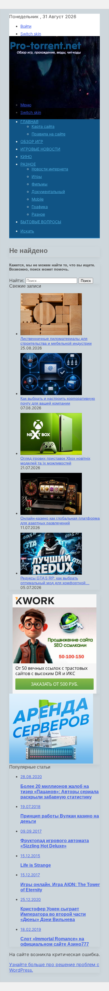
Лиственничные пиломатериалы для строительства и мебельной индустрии (56, 341)
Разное (28, 164)
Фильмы (40, 184)
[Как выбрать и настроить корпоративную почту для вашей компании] (51, 393)
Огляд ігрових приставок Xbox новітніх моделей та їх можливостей (55, 460)
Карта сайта (43, 126)
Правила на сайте (48, 133)
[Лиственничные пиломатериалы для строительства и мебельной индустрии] (51, 333)
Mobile (38, 199)
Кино (26, 156)
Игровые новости (40, 149)
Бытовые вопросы (40, 221)
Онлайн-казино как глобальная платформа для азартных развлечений (60, 520)
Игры (37, 176)
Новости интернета (50, 168)
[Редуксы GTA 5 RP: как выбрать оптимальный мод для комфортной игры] (51, 573)
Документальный (48, 191)
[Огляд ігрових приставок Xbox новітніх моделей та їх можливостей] (51, 453)
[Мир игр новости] (46, 95)
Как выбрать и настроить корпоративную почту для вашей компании (57, 400)
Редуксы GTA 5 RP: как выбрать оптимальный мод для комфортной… (54, 580)
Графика (40, 206)
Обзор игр (31, 141)
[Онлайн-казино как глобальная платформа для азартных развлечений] (51, 513)
